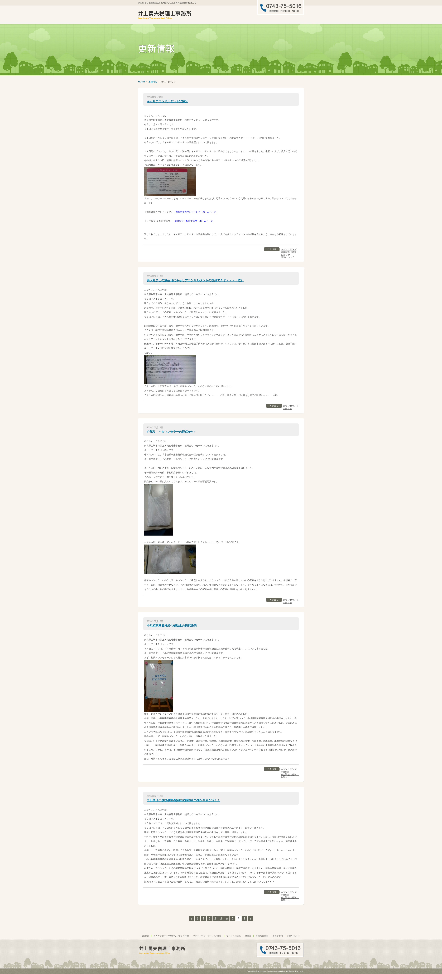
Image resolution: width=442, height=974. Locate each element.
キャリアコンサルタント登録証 (167, 101)
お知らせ (285, 254)
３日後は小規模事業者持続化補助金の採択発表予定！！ (183, 800)
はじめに (145, 936)
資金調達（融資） (290, 252)
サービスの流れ (233, 936)
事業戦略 (285, 771)
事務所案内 (277, 936)
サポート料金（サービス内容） (207, 936)
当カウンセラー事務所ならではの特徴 (171, 936)
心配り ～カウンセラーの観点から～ (172, 431)
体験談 (248, 936)
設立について (287, 257)
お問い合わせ (293, 936)
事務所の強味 (262, 936)
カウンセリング (288, 249)
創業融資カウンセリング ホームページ (196, 212)
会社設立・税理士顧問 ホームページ (194, 221)
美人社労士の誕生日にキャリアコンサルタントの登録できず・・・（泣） (195, 280)
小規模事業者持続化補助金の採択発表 (172, 625)
